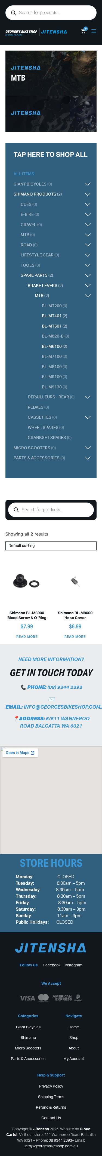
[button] (62, 184)
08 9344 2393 (60, 1140)
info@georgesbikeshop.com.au (51, 1146)
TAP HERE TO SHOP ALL (51, 155)
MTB (18, 77)
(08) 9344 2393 (64, 687)
